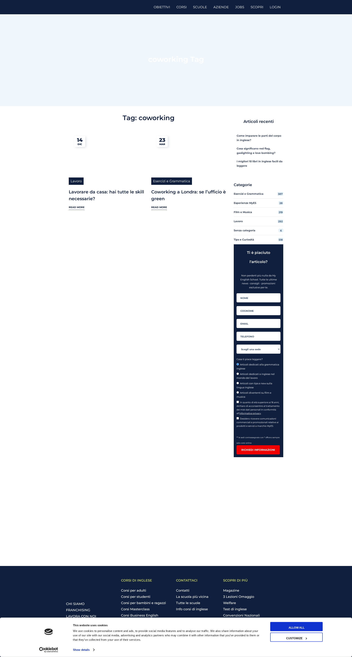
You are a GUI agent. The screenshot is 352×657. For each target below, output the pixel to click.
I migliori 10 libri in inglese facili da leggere (260, 163)
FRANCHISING (78, 610)
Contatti (182, 590)
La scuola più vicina (192, 597)
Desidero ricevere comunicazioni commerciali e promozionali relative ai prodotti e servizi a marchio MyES (257, 422)
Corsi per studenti (135, 597)
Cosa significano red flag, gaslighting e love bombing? (256, 151)
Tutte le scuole (188, 603)
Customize (294, 638)
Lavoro (76, 181)
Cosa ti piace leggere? (249, 359)
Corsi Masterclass (135, 609)
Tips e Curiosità (258, 239)
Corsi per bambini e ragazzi (143, 603)
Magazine (231, 590)
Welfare (229, 603)
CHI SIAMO (75, 604)
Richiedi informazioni (258, 449)
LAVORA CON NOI (81, 616)
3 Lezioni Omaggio (238, 597)
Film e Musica (258, 212)
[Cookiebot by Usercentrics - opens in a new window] (49, 650)
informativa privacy (250, 413)
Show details (81, 649)
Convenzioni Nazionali (241, 615)
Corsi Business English (139, 615)
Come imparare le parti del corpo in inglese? (259, 138)
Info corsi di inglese (192, 609)
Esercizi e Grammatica (171, 181)
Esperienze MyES (258, 203)
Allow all (297, 627)
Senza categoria (258, 230)
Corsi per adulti (133, 590)
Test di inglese (235, 609)
